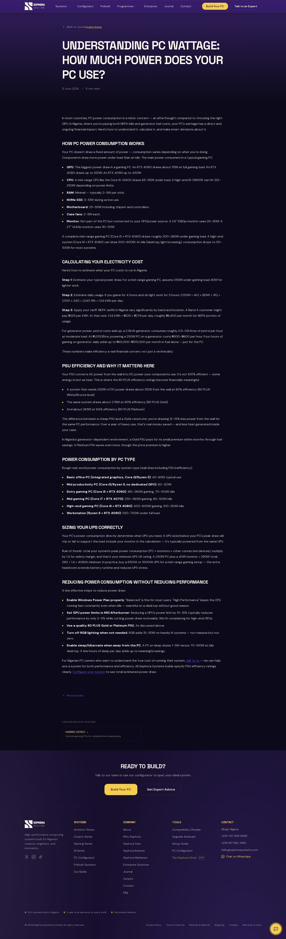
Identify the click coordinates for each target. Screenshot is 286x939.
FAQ (125, 892)
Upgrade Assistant (184, 836)
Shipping (219, 925)
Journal (169, 6)
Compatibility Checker (186, 829)
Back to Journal (77, 27)
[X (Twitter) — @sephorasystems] (27, 857)
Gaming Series (83, 843)
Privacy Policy (153, 925)
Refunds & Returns (199, 925)
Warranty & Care (251, 925)
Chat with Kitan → (256, 913)
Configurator (85, 6)
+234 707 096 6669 (234, 836)
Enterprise (150, 6)
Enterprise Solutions (136, 864)
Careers (128, 878)
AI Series (79, 850)
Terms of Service (175, 925)
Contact (186, 6)
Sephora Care (132, 843)
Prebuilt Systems (85, 864)
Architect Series (84, 829)
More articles (75, 695)
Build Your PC (215, 6)
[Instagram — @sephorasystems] (34, 857)
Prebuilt (105, 6)
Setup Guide (180, 843)
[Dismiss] (277, 889)
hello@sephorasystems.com (239, 850)
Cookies (233, 925)
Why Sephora (132, 836)
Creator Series (83, 836)
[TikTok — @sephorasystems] (41, 857)
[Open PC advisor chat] (275, 928)
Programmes (125, 6)
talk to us (192, 661)
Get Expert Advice (161, 789)
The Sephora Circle (188, 857)
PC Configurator (84, 857)
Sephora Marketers (135, 857)
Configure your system (89, 672)
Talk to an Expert (245, 6)
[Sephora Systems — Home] (35, 6)
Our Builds (80, 871)
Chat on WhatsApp (238, 856)
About (127, 829)
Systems (61, 6)
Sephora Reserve (134, 850)
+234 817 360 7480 (233, 843)
